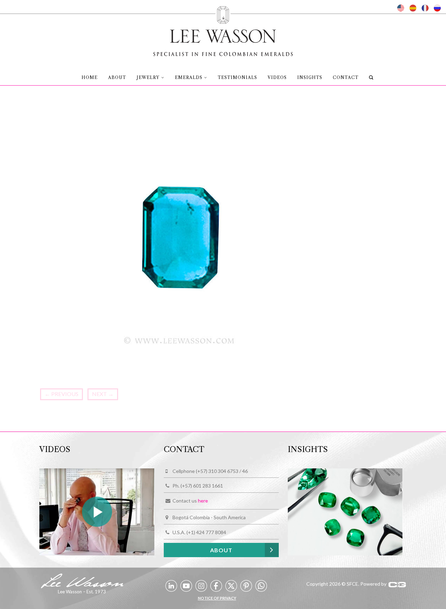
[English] (400, 8)
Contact (346, 77)
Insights (309, 77)
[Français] (425, 8)
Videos (277, 77)
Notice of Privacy (217, 598)
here (203, 501)
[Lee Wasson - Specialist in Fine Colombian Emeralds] (223, 29)
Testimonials (237, 77)
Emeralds (188, 77)
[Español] (412, 8)
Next (103, 393)
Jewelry (148, 77)
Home (90, 77)
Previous (61, 393)
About (117, 77)
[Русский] (437, 8)
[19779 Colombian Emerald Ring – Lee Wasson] (179, 243)
